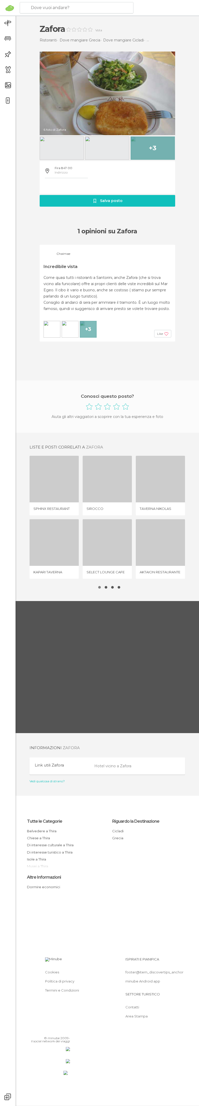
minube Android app (142, 981)
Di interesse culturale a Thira (50, 845)
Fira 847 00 (63, 168)
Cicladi (118, 831)
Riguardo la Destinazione (135, 821)
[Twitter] (53, 1031)
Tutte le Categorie (44, 821)
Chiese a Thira (38, 838)
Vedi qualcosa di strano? (47, 781)
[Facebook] (46, 1031)
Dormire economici (43, 887)
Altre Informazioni (44, 877)
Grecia (117, 838)
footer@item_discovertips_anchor (154, 972)
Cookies (52, 972)
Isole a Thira (36, 859)
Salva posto (111, 200)
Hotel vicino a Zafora (112, 766)
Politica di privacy (59, 981)
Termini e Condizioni (62, 990)
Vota (98, 30)
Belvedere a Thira (41, 831)
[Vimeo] (60, 1031)
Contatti (132, 1007)
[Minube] (9, 8)
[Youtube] (66, 1031)
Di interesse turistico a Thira (50, 852)
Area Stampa (136, 1016)
